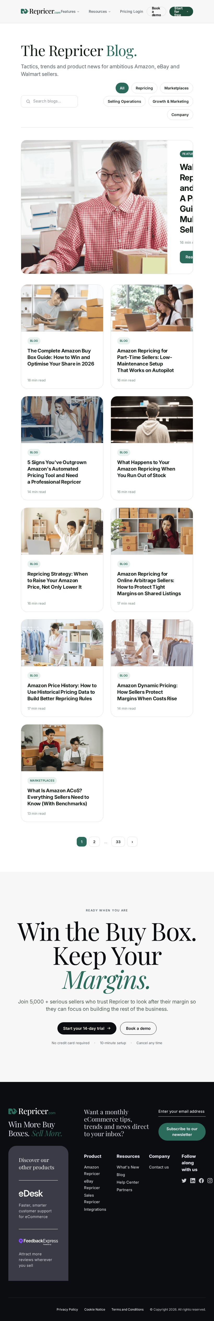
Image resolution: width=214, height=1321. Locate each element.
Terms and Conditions (127, 1309)
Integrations (95, 1209)
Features (68, 11)
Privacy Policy (67, 1309)
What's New (128, 1167)
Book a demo (156, 11)
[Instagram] (209, 1180)
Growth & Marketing (171, 101)
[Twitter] (184, 1180)
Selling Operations (124, 101)
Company (180, 114)
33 (118, 841)
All (122, 88)
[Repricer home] (40, 11)
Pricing (126, 11)
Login (138, 11)
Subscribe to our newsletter (182, 1132)
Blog (121, 1174)
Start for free (178, 11)
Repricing (144, 88)
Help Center (128, 1182)
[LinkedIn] (192, 1180)
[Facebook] (201, 1180)
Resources (98, 11)
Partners (124, 1190)
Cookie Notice (94, 1309)
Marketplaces (176, 88)
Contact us (159, 1167)
